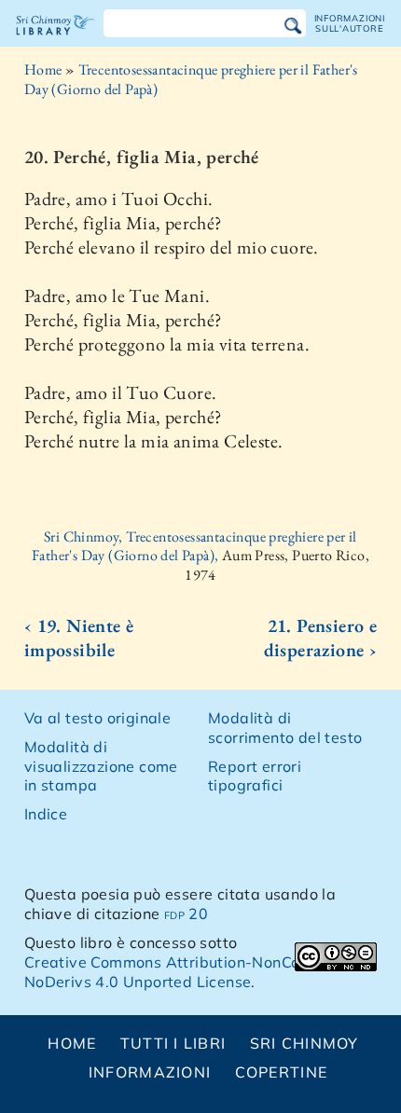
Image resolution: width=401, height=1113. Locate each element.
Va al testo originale (97, 717)
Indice (45, 813)
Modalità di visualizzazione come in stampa (101, 766)
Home (43, 69)
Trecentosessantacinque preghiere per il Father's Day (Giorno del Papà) (191, 79)
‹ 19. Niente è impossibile (79, 637)
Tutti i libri (173, 1043)
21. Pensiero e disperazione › (321, 637)
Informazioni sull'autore (349, 23)
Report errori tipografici (254, 776)
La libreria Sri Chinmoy (55, 41)
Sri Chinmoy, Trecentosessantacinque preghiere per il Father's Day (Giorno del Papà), (194, 546)
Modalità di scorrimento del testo (285, 727)
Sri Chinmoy (304, 1043)
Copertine (281, 1072)
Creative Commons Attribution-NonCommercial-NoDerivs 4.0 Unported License (199, 972)
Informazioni (150, 1072)
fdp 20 (186, 913)
